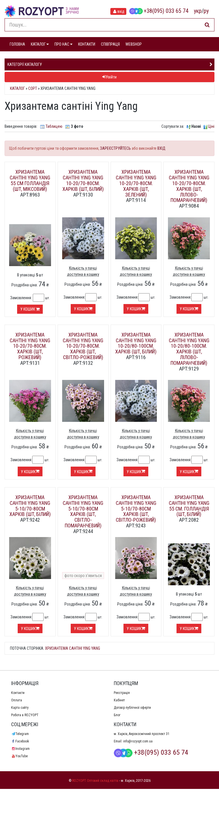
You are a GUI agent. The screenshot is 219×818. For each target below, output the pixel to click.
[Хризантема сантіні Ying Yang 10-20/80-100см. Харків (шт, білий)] (136, 400)
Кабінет (119, 700)
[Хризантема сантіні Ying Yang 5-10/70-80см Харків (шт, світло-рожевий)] (136, 557)
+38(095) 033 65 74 (166, 10)
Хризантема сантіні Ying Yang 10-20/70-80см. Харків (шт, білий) (83, 180)
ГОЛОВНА (17, 44)
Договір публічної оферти (132, 708)
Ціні (211, 126)
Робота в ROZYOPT (24, 715)
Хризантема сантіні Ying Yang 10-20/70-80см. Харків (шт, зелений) (136, 183)
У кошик (28, 309)
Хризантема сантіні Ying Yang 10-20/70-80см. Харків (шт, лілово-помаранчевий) (189, 186)
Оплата (16, 700)
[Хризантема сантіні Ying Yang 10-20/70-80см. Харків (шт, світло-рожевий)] (83, 400)
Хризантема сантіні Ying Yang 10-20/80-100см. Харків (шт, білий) (136, 343)
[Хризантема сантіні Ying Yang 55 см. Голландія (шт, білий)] (189, 564)
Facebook (22, 741)
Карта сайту (20, 708)
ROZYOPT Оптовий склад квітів (95, 781)
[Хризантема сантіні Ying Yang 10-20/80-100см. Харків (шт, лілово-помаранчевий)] (189, 400)
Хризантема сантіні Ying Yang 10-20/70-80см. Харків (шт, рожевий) (30, 346)
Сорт (32, 88)
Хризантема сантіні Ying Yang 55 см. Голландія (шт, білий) (189, 505)
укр (198, 10)
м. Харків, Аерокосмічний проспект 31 (141, 734)
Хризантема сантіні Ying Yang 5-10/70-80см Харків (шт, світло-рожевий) (136, 508)
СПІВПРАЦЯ (110, 44)
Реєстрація (122, 693)
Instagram (22, 749)
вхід (120, 11)
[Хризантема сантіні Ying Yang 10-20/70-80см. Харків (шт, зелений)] (136, 238)
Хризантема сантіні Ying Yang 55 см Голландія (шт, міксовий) (30, 180)
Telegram (22, 734)
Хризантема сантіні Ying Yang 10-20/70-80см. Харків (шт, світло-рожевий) (83, 346)
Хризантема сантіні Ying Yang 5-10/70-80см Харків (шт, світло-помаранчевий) (83, 511)
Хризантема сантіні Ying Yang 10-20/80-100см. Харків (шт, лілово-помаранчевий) (189, 349)
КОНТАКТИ (86, 44)
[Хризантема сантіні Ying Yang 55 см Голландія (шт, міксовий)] (30, 244)
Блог (117, 715)
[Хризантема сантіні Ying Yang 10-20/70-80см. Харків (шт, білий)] (83, 238)
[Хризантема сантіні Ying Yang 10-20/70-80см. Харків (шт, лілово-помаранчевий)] (189, 238)
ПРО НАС (62, 44)
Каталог (17, 88)
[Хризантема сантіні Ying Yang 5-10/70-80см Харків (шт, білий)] (30, 557)
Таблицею (54, 126)
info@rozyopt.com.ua (138, 741)
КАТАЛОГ (38, 44)
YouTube (21, 756)
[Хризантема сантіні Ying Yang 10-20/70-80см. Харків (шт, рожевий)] (30, 400)
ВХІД (161, 148)
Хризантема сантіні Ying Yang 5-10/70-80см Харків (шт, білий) (30, 505)
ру (206, 10)
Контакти (18, 693)
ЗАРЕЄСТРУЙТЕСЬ (115, 148)
